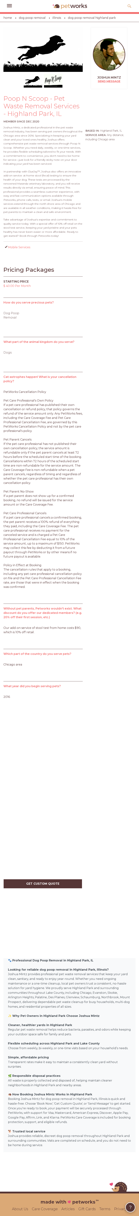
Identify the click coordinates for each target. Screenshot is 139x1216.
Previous (7, 49)
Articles (68, 1209)
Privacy (120, 1209)
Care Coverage (45, 1209)
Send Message (109, 81)
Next (79, 49)
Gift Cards (87, 1209)
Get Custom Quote (42, 883)
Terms (104, 1209)
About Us (20, 1209)
